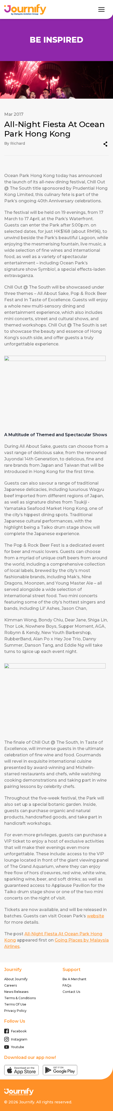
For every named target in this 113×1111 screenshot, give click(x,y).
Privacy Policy (15, 1011)
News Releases (16, 992)
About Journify (16, 979)
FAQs (67, 985)
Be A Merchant (74, 979)
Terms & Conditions (20, 998)
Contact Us (71, 992)
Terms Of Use (15, 1004)
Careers (10, 985)
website (95, 915)
